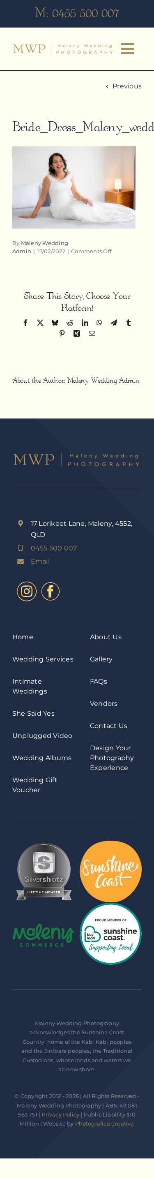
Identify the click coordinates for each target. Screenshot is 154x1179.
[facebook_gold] (50, 583)
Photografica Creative (104, 1123)
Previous (127, 86)
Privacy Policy (60, 1114)
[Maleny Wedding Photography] (63, 45)
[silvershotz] (43, 844)
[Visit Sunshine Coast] (111, 844)
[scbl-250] (111, 906)
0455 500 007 (86, 13)
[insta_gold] (27, 583)
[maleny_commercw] (43, 926)
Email (40, 561)
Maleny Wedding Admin (103, 380)
